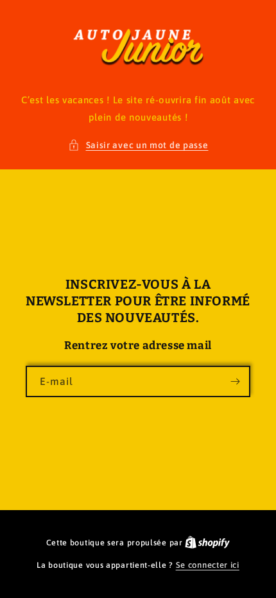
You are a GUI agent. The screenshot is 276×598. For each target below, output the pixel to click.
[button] (138, 145)
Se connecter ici (207, 565)
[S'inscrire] (235, 381)
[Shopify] (207, 542)
